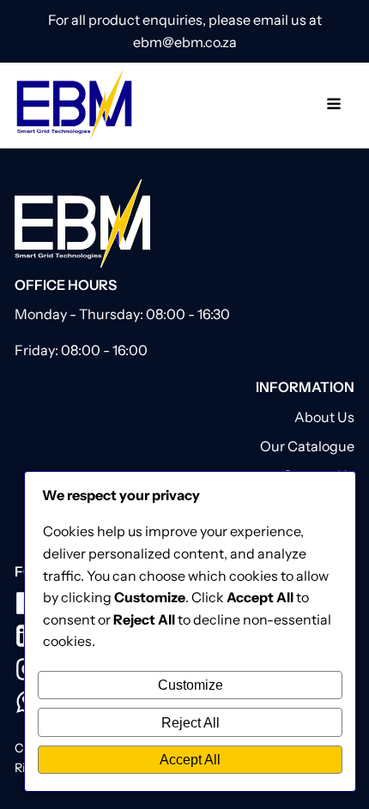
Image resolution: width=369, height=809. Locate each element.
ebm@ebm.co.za (185, 42)
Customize (190, 684)
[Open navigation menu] (334, 105)
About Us (324, 417)
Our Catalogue (307, 446)
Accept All (190, 759)
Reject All (190, 722)
